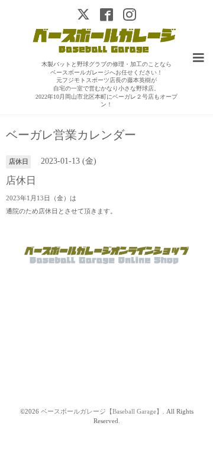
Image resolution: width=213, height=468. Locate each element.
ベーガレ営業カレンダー (71, 135)
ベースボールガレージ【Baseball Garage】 (102, 411)
